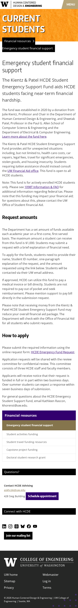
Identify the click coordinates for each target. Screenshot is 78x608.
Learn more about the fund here (24, 137)
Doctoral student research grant (26, 457)
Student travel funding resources (27, 442)
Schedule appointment (42, 496)
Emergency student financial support (27, 48)
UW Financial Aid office (22, 171)
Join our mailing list (18, 535)
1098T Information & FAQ (41, 187)
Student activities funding (22, 434)
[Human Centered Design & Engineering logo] (23, 4)
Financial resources (17, 41)
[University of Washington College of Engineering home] (39, 562)
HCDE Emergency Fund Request (52, 352)
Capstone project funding (22, 449)
